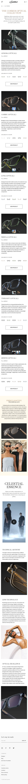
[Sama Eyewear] (14, 2)
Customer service (4, 768)
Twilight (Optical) (9, 298)
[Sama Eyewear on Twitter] (13, 748)
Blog (2, 758)
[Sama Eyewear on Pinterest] (10, 748)
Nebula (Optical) (8, 237)
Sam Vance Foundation (6, 760)
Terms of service (4, 772)
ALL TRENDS (7, 6)
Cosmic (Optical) (8, 115)
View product (14, 83)
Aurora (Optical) (9, 53)
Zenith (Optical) (8, 358)
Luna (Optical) (7, 176)
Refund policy (4, 774)
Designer (3, 756)
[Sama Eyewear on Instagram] (2, 748)
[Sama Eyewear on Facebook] (6, 748)
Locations (3, 770)
